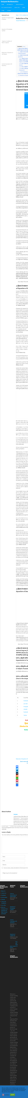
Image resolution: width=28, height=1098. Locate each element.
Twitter (25, 715)
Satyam (16, 814)
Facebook (26, 700)
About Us (3, 891)
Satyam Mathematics (9, 1)
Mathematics (10, 4)
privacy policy (4, 897)
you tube (26, 703)
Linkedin (25, 709)
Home (2, 4)
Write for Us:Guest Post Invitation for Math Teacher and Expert (4, 910)
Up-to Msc (3, 905)
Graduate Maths (20, 4)
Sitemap (9, 10)
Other (2, 10)
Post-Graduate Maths (6, 7)
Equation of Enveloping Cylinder (12, 908)
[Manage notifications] (3, 1095)
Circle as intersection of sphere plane (13, 895)
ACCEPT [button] (12, 1094)
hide (24, 46)
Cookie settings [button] (5, 1094)
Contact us (3, 893)
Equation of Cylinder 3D (12, 935)
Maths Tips (17, 7)
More (24, 7)
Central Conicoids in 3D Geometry (13, 921)
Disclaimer (3, 895)
